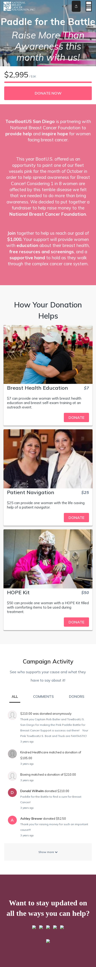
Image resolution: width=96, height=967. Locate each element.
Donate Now (48, 93)
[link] (48, 417)
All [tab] (15, 696)
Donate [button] (76, 417)
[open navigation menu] (89, 6)
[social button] (76, 6)
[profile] (70, 6)
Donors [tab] (76, 696)
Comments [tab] (43, 696)
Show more (46, 852)
